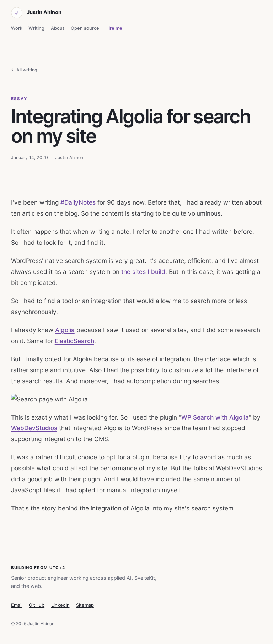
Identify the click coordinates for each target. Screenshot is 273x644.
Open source (85, 28)
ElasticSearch (74, 341)
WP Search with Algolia (215, 417)
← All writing (24, 69)
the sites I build (143, 271)
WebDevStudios (34, 428)
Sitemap (85, 605)
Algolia (65, 330)
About (57, 28)
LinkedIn (60, 605)
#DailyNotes (78, 202)
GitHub (36, 605)
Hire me (113, 28)
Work (16, 28)
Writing (36, 28)
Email (16, 605)
